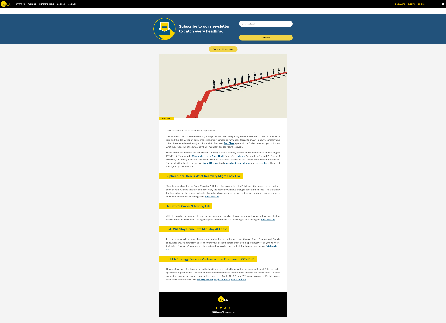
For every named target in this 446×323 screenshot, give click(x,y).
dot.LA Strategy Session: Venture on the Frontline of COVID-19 (210, 259)
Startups (20, 4)
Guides (421, 4)
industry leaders (205, 279)
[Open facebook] (217, 308)
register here (262, 163)
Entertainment (46, 4)
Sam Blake (229, 143)
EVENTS (411, 4)
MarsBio (242, 156)
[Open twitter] (221, 308)
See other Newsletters (223, 49)
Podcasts (400, 4)
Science (61, 4)
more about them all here (237, 163)
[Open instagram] (225, 308)
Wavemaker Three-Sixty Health (208, 156)
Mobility (72, 4)
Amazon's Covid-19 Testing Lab (188, 206)
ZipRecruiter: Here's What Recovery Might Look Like (204, 176)
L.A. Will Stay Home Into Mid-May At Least (197, 229)
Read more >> (212, 196)
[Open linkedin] (229, 308)
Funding (32, 4)
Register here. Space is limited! (230, 279)
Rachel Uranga (210, 163)
